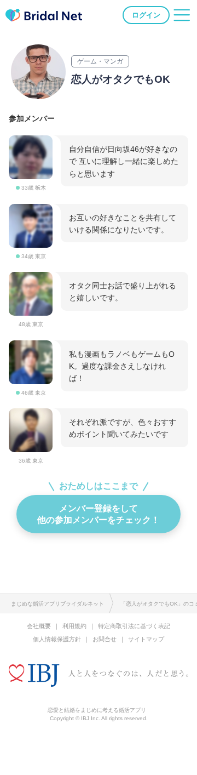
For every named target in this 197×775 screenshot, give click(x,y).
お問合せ (104, 639)
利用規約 (74, 626)
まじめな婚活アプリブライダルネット (57, 604)
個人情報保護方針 (57, 639)
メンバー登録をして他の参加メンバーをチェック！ (98, 514)
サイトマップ (146, 639)
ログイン (146, 15)
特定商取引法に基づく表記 (134, 626)
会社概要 (39, 626)
